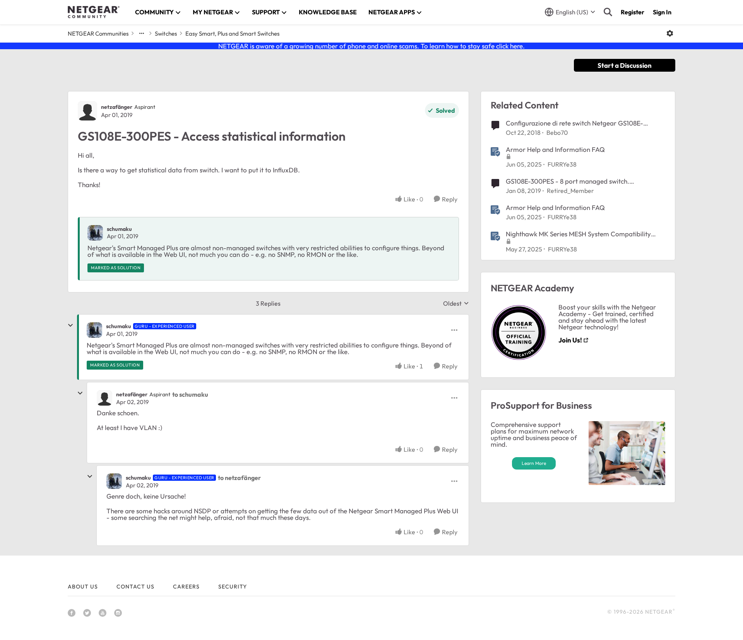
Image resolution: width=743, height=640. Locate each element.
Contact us (135, 586)
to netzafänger (239, 478)
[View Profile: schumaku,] (95, 233)
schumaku (119, 229)
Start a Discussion (624, 65)
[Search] (608, 12)
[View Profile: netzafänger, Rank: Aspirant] (87, 110)
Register (632, 12)
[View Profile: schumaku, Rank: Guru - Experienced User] (94, 330)
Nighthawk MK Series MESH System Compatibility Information (578, 234)
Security (232, 586)
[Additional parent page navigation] (141, 33)
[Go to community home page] (94, 12)
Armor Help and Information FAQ (555, 149)
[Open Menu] (669, 33)
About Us (83, 586)
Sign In (662, 12)
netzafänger (116, 107)
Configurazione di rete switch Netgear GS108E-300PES (574, 123)
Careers (186, 586)
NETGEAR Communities (98, 33)
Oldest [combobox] (456, 303)
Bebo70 (557, 132)
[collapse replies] (70, 325)
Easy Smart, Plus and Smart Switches (232, 33)
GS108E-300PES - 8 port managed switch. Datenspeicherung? (567, 181)
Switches (166, 33)
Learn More (534, 463)
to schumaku (190, 394)
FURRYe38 (562, 164)
